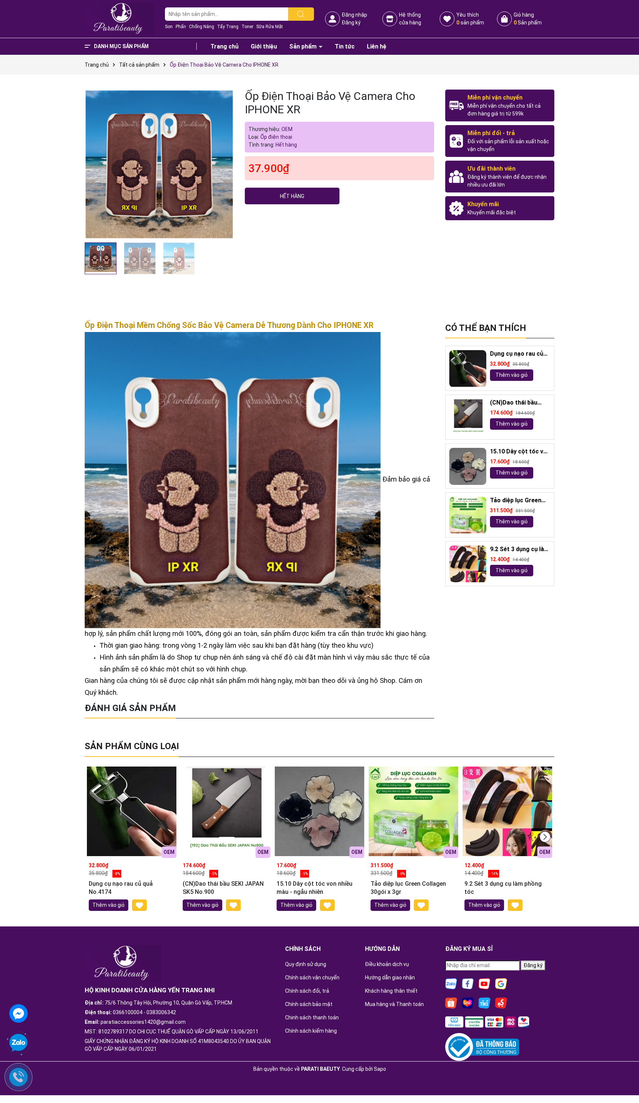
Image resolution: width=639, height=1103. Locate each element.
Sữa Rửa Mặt (269, 26)
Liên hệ (376, 46)
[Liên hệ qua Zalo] (18, 1043)
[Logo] (119, 18)
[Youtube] (484, 983)
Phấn (181, 26)
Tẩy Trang (228, 26)
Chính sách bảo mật (308, 1004)
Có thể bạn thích (485, 328)
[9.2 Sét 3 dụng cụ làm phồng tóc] (467, 564)
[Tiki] (484, 1003)
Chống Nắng (201, 26)
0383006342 (161, 1012)
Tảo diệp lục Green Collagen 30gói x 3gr (518, 501)
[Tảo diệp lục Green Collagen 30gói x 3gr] (467, 515)
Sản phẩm (303, 46)
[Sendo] (501, 1003)
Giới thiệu (264, 46)
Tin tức (345, 46)
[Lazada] (468, 1003)
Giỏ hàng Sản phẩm (528, 19)
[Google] (501, 983)
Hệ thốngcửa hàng (410, 19)
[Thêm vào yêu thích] (139, 905)
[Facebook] (468, 983)
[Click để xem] (159, 164)
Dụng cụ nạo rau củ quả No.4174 (516, 354)
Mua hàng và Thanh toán (394, 1004)
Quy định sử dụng (305, 964)
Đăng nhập (354, 15)
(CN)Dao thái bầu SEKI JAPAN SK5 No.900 (513, 403)
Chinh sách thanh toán (312, 1017)
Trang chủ (224, 46)
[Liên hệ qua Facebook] (18, 1013)
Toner (247, 26)
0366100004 (127, 1012)
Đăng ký (351, 23)
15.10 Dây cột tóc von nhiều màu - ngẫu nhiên (520, 452)
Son (169, 26)
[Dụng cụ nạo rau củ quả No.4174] (467, 368)
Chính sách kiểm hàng (311, 1031)
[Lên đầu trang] (624, 1077)
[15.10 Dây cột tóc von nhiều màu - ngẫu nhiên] (467, 466)
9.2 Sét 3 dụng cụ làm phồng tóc (519, 550)
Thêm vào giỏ (512, 375)
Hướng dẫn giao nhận (390, 977)
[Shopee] (451, 1003)
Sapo (380, 1069)
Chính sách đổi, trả (307, 991)
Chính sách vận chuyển (312, 977)
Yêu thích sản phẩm (470, 19)
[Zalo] (451, 983)
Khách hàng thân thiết (391, 991)
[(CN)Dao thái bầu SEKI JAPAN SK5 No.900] (467, 417)
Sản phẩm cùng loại (132, 746)
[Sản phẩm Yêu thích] (447, 18)
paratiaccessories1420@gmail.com (143, 1022)
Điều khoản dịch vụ (387, 964)
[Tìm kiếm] (301, 14)
